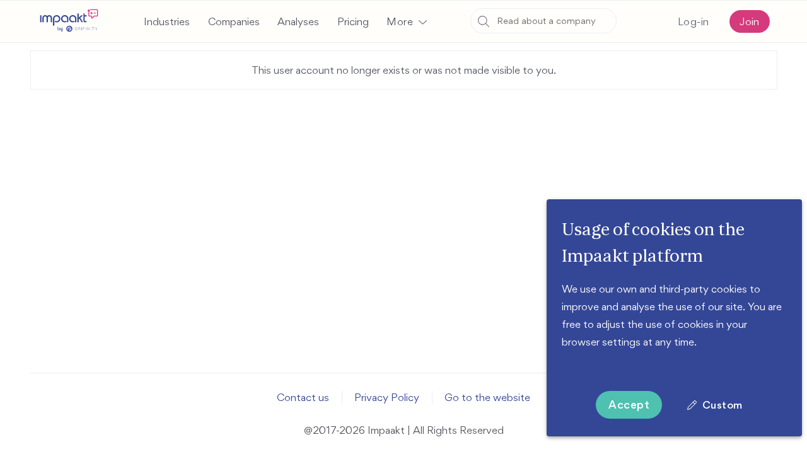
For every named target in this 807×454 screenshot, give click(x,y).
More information (602, 359)
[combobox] (543, 20)
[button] (406, 21)
